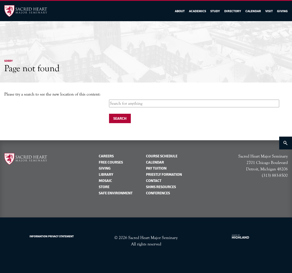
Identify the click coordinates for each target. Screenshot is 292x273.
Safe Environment (116, 193)
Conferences (158, 193)
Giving (282, 11)
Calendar (253, 11)
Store (104, 186)
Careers (106, 156)
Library (106, 174)
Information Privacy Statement (51, 236)
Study (215, 11)
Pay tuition (156, 168)
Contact (153, 180)
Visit (269, 11)
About (180, 11)
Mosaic (105, 180)
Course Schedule (161, 156)
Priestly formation (164, 174)
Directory (232, 11)
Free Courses (111, 162)
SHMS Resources (161, 186)
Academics (197, 11)
